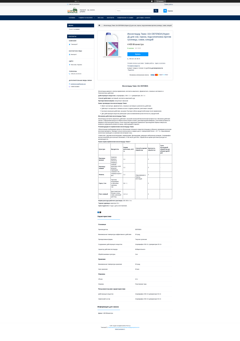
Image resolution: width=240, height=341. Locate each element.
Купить (138, 54)
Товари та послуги (85, 17)
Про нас (101, 17)
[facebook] (98, 212)
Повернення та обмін (125, 17)
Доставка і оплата (143, 17)
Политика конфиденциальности (130, 327)
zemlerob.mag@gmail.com (78, 84)
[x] (100, 212)
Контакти (110, 17)
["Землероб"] (72, 13)
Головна (72, 17)
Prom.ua (128, 325)
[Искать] (156, 11)
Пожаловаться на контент (115, 327)
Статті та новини (74, 29)
